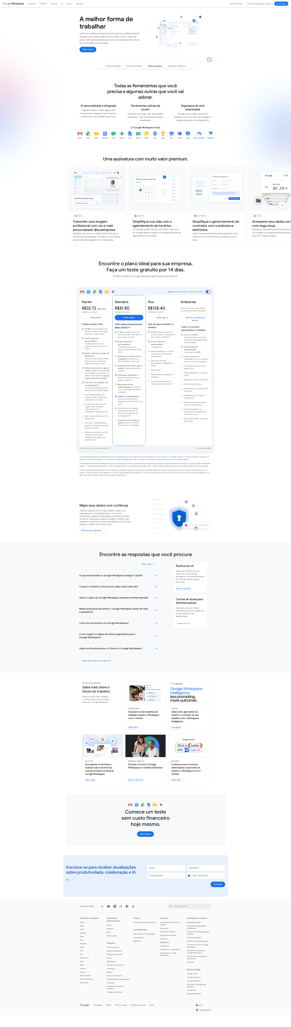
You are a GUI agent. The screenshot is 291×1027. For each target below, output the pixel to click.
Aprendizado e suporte (197, 918)
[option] (112, 66)
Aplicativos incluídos (89, 918)
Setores (54, 4)
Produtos (43, 4)
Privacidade (98, 1005)
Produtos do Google (138, 1005)
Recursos (79, 4)
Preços (69, 4)
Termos (108, 1005)
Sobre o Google (121, 1005)
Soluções (32, 4)
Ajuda (151, 1005)
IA (62, 4)
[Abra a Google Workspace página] (14, 3)
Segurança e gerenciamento (113, 919)
